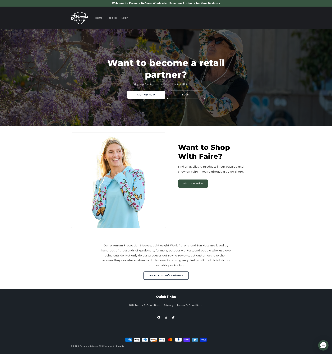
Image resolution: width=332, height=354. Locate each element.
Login (186, 94)
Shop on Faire (193, 183)
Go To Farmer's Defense (166, 275)
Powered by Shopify (113, 346)
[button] (323, 345)
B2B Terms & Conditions (144, 305)
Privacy (168, 305)
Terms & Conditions (190, 305)
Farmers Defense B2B (91, 346)
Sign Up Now (146, 94)
